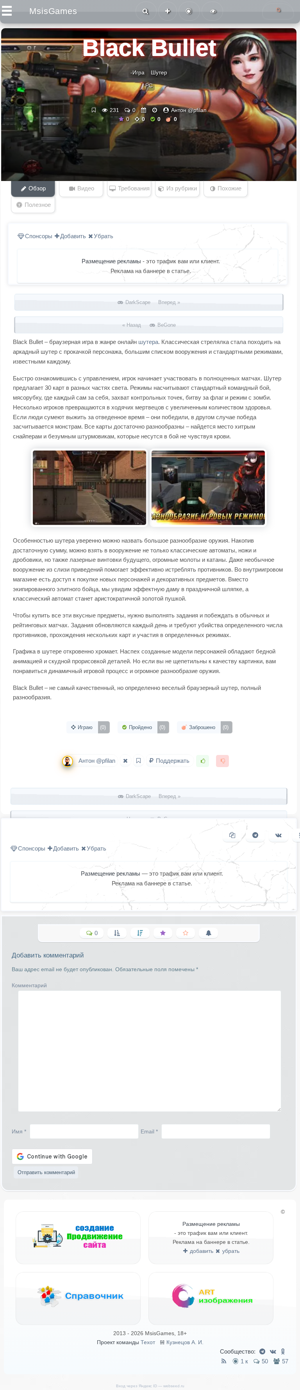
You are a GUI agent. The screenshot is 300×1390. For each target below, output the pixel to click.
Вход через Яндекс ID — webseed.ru (150, 1386)
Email (149, 1131)
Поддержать (172, 760)
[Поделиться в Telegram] (255, 835)
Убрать (103, 236)
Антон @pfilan (189, 110)
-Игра (137, 72)
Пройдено (146, 727)
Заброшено (208, 727)
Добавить (73, 236)
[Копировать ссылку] (232, 835)
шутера (148, 341)
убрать (230, 1251)
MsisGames (53, 11)
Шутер (159, 72)
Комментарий (29, 985)
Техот (148, 1342)
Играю (91, 727)
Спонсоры (38, 236)
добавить (200, 1251)
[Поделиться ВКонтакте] (278, 835)
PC (149, 85)
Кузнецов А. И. (185, 1342)
